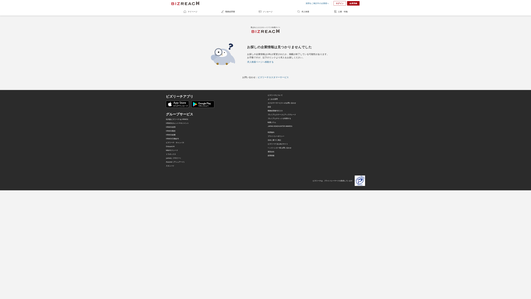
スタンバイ (170, 166)
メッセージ (268, 11)
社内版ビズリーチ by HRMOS (177, 119)
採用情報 (271, 155)
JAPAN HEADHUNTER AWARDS (280, 126)
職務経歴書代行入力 (275, 111)
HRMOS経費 (170, 135)
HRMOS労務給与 (172, 139)
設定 (269, 107)
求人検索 (305, 11)
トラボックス (171, 154)
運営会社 (271, 152)
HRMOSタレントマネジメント (177, 123)
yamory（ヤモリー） (174, 158)
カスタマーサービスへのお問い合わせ (282, 103)
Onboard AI (170, 146)
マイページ (192, 11)
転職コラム (272, 122)
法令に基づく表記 (274, 140)
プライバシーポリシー (276, 136)
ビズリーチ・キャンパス (175, 142)
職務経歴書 (230, 11)
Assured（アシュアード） (175, 162)
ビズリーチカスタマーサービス (273, 77)
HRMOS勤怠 (170, 131)
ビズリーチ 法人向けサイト (278, 144)
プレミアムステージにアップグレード (282, 114)
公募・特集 (343, 11)
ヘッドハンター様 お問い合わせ (279, 148)
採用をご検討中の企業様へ (317, 3)
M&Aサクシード (172, 150)
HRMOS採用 (170, 127)
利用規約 (271, 132)
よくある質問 (273, 99)
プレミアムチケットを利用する (279, 118)
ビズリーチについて (275, 95)
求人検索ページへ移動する (260, 61)
